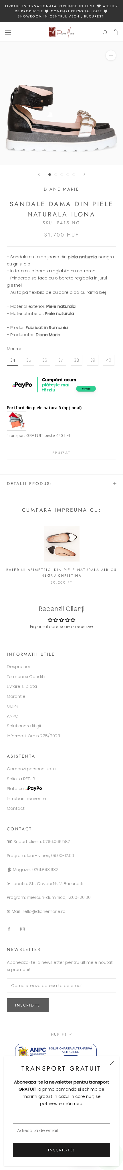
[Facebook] (9, 929)
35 (28, 360)
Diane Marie (61, 189)
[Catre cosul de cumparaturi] (115, 32)
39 (92, 360)
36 (44, 360)
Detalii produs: (29, 483)
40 (108, 360)
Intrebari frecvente (26, 798)
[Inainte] (84, 174)
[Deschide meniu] (8, 32)
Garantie (16, 696)
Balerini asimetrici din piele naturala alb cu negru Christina (61, 572)
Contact (16, 808)
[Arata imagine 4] (67, 174)
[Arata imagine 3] (61, 174)
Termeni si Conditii (26, 676)
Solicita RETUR (21, 779)
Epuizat (61, 453)
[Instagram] (22, 929)
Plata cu (15, 788)
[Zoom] (111, 55)
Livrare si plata (22, 686)
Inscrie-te (27, 1005)
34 (12, 360)
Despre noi (18, 666)
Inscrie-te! (61, 1150)
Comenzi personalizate (31, 769)
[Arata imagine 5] (73, 174)
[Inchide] (112, 1063)
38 (76, 360)
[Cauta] (105, 32)
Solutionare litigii (24, 726)
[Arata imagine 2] (55, 174)
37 (60, 360)
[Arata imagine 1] (49, 174)
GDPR (12, 706)
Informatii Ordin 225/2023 (33, 736)
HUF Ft (59, 1034)
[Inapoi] (39, 174)
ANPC (12, 716)
